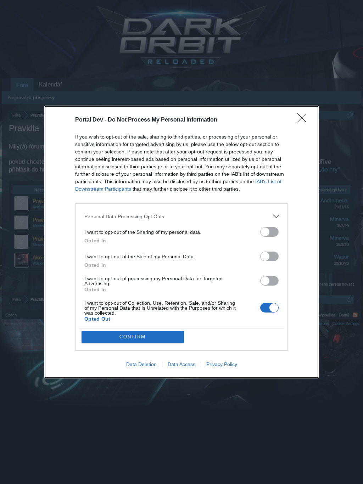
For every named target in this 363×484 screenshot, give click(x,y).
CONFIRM (132, 336)
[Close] (304, 120)
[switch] (269, 232)
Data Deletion (141, 364)
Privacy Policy (221, 364)
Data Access (181, 364)
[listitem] (181, 216)
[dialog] (181, 242)
